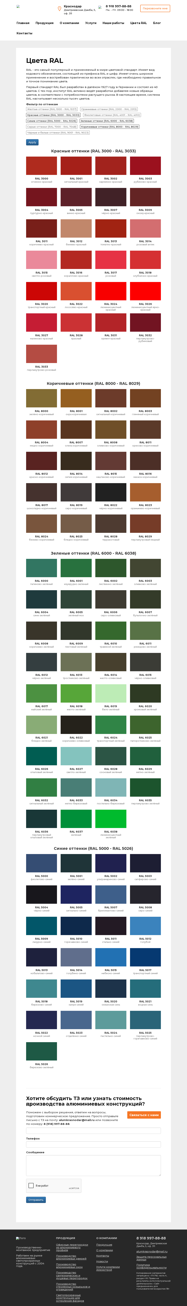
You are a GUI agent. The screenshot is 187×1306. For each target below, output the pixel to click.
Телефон (33, 1138)
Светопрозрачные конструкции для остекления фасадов (70, 1298)
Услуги (90, 23)
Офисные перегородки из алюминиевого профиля (72, 1247)
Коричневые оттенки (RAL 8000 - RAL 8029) (109, 126)
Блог (157, 23)
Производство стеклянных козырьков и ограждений (73, 1287)
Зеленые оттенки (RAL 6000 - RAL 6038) (107, 120)
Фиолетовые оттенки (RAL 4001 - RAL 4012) (112, 114)
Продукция (45, 23)
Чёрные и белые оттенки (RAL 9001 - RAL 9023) (58, 132)
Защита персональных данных (151, 1258)
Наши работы (113, 23)
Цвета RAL (138, 23)
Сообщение (35, 1152)
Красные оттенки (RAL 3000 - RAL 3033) (53, 114)
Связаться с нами (144, 1115)
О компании (69, 23)
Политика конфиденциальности (151, 1266)
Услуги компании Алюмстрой (108, 1268)
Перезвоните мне (155, 8)
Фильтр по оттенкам (42, 104)
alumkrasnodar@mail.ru (151, 1251)
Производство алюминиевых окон (69, 1266)
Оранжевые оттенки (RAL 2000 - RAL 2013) (109, 109)
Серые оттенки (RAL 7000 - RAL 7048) (51, 126)
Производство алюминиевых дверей (71, 1257)
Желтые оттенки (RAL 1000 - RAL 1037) (52, 109)
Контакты (24, 33)
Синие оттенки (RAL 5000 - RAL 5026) (51, 120)
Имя (29, 1105)
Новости (102, 1261)
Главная (23, 23)
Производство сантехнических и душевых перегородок (71, 1275)
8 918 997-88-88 (118, 6)
